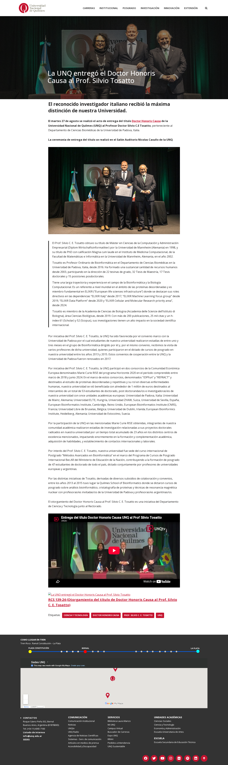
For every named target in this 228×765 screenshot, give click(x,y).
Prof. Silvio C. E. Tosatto (138, 615)
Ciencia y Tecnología (76, 615)
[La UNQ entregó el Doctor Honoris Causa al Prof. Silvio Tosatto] (89, 594)
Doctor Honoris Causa (106, 615)
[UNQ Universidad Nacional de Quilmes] (32, 8)
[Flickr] (179, 758)
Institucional (108, 8)
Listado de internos (34, 732)
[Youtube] (162, 758)
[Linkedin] (195, 758)
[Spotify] (187, 758)
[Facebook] (145, 758)
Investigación (150, 8)
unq (160, 615)
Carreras (89, 8)
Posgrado (129, 8)
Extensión (191, 8)
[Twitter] (154, 758)
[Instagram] (170, 758)
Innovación (171, 8)
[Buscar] (206, 8)
